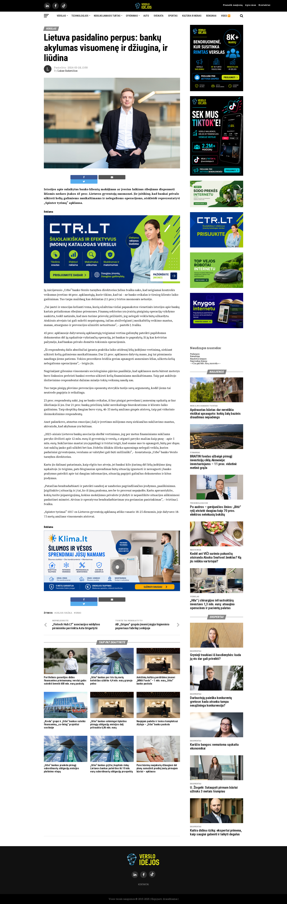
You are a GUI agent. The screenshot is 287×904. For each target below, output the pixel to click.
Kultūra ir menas (191, 15)
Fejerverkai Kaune (198, 361)
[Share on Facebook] (83, 177)
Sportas (173, 15)
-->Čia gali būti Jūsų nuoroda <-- (205, 363)
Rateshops (195, 356)
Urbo (78, 613)
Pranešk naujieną (232, 4)
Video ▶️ (225, 15)
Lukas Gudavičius (67, 70)
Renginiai (211, 15)
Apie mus (249, 4)
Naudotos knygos (198, 358)
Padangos (195, 354)
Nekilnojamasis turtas (107, 15)
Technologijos (79, 15)
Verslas (61, 15)
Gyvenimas (132, 15)
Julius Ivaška (64, 613)
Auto (146, 15)
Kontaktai (263, 4)
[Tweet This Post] (83, 181)
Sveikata (158, 15)
